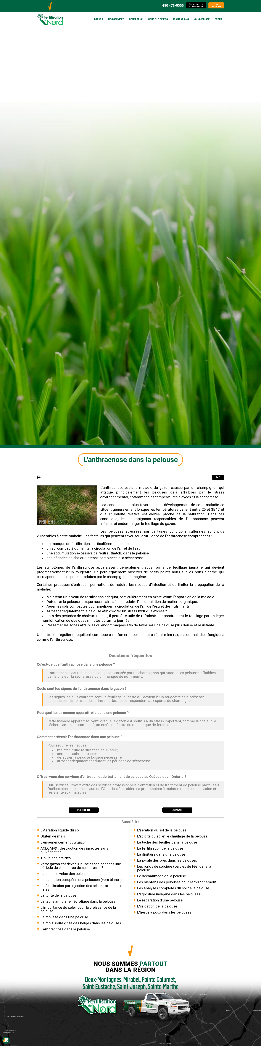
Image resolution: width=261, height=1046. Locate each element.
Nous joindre (202, 19)
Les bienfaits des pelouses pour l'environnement (176, 882)
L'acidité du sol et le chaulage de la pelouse (172, 836)
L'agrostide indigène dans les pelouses (168, 894)
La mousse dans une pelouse (64, 917)
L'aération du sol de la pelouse (161, 830)
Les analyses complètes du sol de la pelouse (173, 888)
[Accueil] (50, 3)
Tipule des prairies (55, 858)
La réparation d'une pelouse (160, 900)
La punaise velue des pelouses (65, 874)
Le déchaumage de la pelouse (161, 876)
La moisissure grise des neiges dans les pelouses (80, 923)
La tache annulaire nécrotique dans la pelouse (78, 901)
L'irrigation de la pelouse (157, 906)
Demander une (196, 5)
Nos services (116, 19)
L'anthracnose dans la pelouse (65, 929)
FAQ (218, 477)
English (219, 19)
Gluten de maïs (52, 836)
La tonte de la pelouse (58, 895)
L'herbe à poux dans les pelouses (164, 912)
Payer (216, 5)
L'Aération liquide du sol (60, 830)
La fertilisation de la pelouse (160, 848)
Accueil (98, 19)
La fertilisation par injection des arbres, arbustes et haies (81, 887)
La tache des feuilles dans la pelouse (167, 842)
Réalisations (181, 19)
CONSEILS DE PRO (158, 19)
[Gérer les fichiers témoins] (6, 1040)
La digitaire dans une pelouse (161, 854)
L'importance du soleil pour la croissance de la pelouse (78, 909)
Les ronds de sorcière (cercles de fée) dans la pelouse (174, 868)
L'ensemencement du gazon (63, 842)
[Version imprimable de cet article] (38, 477)
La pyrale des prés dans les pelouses (167, 860)
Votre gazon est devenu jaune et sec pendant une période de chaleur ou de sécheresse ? (80, 865)
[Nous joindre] (130, 976)
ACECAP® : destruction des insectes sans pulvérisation (74, 850)
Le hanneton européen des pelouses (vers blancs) (81, 880)
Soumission (136, 19)
